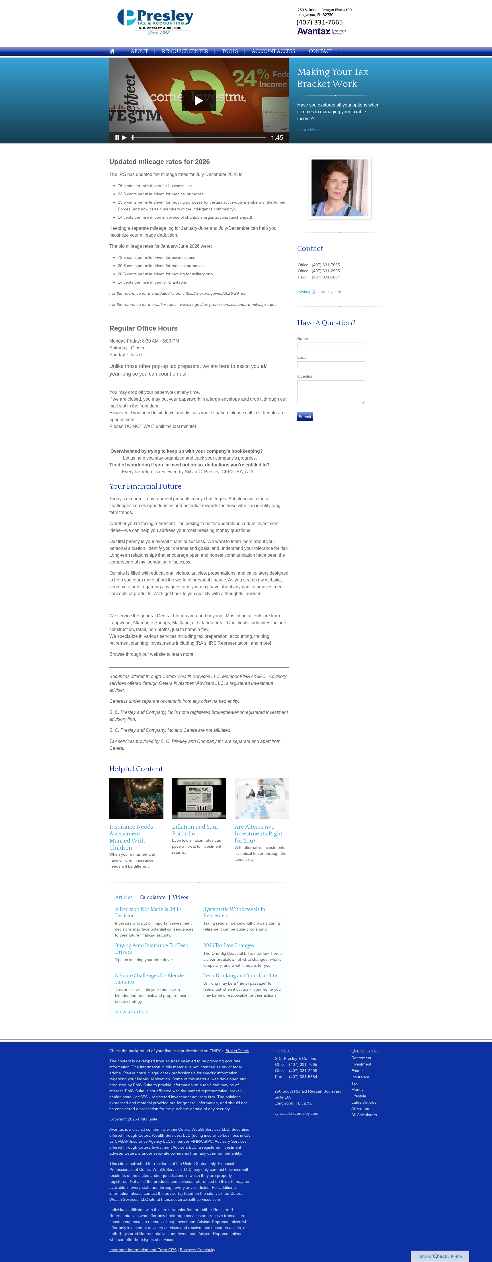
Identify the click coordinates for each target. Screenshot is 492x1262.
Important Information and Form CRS (143, 1249)
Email (302, 357)
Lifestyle (358, 1096)
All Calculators (364, 1115)
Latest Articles (363, 1102)
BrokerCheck (237, 1050)
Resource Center (185, 51)
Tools (230, 51)
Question (305, 376)
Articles (124, 897)
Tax (354, 1083)
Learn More (308, 129)
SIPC (208, 1141)
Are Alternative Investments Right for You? (258, 834)
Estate (357, 1070)
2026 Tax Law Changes (228, 945)
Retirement (361, 1058)
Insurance (360, 1077)
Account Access (273, 51)
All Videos (360, 1108)
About (139, 51)
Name (302, 338)
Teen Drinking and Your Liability (240, 976)
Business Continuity (197, 1249)
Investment (361, 1064)
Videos (180, 897)
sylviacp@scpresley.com (319, 291)
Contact (321, 51)
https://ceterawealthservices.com (190, 1199)
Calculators (152, 897)
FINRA (196, 1141)
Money (357, 1089)
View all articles (133, 1012)
